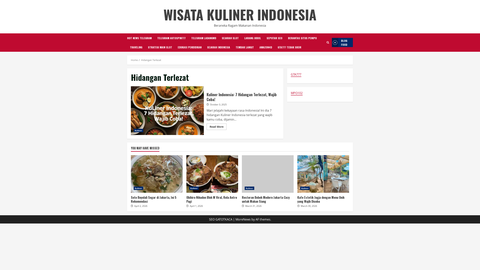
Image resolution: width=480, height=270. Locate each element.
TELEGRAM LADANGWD (203, 38)
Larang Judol (252, 38)
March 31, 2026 (253, 206)
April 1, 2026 (196, 206)
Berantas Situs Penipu (302, 38)
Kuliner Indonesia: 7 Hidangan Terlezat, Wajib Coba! (167, 110)
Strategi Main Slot (160, 47)
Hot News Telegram (139, 38)
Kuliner (138, 130)
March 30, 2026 (309, 206)
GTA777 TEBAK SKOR (289, 47)
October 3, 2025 (218, 104)
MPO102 (297, 93)
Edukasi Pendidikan (190, 47)
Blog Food (344, 42)
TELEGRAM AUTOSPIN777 (171, 38)
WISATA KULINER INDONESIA (240, 14)
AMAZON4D (266, 47)
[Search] (328, 42)
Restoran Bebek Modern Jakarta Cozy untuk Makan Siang (268, 174)
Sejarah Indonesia (218, 47)
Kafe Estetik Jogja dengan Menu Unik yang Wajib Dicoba (323, 174)
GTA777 (296, 74)
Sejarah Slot (230, 38)
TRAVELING (136, 47)
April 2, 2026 (140, 206)
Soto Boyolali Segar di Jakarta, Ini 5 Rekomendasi (157, 174)
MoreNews (243, 219)
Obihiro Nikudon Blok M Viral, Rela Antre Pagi (212, 174)
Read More (218, 127)
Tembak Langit (245, 47)
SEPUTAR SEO (274, 38)
